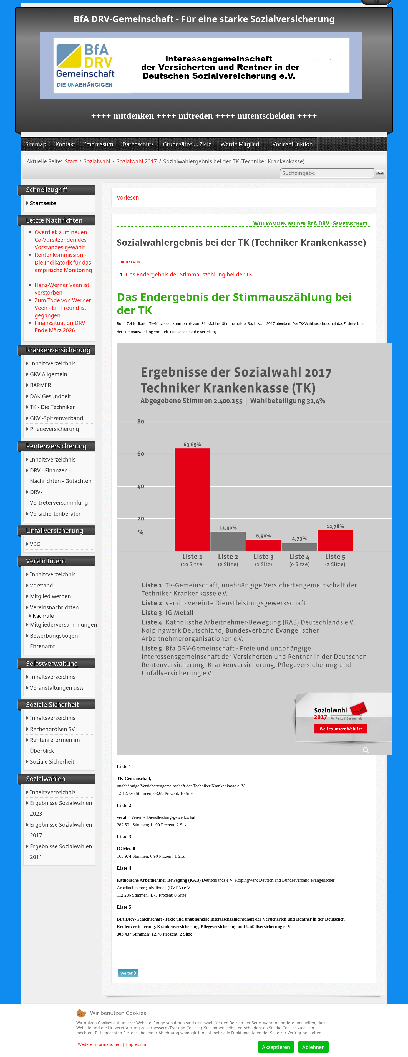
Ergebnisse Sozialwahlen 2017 (61, 830)
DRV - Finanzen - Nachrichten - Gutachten (61, 476)
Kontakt (65, 144)
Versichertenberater (55, 513)
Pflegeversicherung (54, 429)
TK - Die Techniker (52, 407)
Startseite (43, 203)
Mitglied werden (50, 596)
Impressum (98, 144)
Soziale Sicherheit (52, 761)
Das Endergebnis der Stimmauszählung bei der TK (189, 274)
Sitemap (36, 144)
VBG (35, 544)
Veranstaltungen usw (57, 687)
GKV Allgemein (48, 374)
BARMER (40, 385)
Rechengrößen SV (52, 729)
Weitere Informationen (99, 1044)
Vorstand (41, 585)
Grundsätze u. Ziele (187, 144)
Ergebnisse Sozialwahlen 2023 (61, 808)
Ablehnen (313, 1047)
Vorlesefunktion (293, 144)
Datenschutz (138, 144)
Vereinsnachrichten (54, 607)
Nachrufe (43, 616)
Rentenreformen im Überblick (55, 745)
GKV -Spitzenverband (56, 418)
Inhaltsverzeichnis (52, 363)
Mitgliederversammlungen (63, 624)
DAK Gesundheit (50, 396)
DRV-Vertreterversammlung (59, 497)
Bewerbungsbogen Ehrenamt (54, 641)
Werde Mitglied (240, 144)
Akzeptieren (276, 1047)
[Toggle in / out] (376, 2)
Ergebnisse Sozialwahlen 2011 (61, 851)
